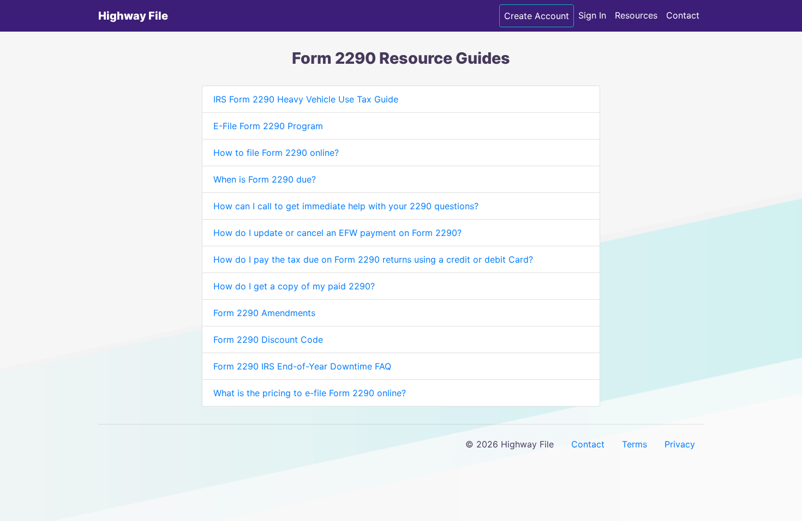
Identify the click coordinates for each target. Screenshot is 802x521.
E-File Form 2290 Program (268, 125)
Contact (682, 15)
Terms (634, 444)
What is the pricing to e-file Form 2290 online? (309, 392)
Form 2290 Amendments (264, 312)
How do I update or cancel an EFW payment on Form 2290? (337, 232)
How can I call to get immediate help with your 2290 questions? (345, 206)
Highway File (133, 15)
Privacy (680, 444)
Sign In (592, 15)
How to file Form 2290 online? (276, 152)
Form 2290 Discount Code (268, 339)
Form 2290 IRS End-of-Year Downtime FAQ (302, 366)
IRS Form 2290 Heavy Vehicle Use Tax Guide (305, 99)
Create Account (536, 15)
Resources (636, 15)
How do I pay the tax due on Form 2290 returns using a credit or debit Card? (373, 259)
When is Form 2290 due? (264, 179)
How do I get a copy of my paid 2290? (294, 286)
